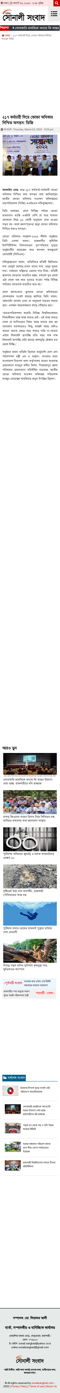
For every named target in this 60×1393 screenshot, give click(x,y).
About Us (51, 1386)
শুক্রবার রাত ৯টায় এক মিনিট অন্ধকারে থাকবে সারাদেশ (27, 983)
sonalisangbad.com (42, 1383)
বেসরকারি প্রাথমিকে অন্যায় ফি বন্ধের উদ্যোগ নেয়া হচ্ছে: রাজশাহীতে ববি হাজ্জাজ (37, 1110)
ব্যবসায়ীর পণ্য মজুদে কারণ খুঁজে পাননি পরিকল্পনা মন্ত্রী (29, 993)
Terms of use (36, 1386)
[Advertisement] (30, 79)
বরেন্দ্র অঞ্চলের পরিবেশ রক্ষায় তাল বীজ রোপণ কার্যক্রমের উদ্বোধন (36, 1147)
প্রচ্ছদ (7, 35)
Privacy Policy (19, 1386)
